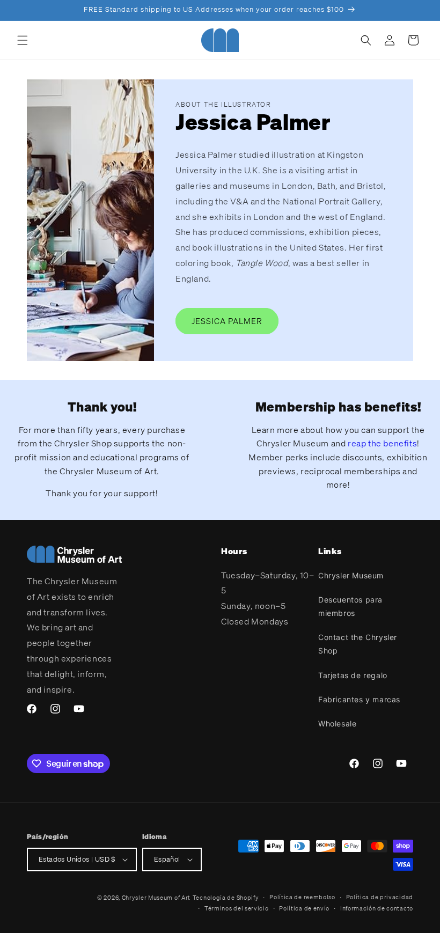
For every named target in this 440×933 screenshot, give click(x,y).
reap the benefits (382, 443)
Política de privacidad (379, 897)
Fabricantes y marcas (359, 699)
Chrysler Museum (351, 575)
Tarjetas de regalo (352, 675)
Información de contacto (376, 908)
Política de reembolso (302, 897)
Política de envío (304, 908)
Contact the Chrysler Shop (357, 644)
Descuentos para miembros (350, 606)
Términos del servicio (236, 908)
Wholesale (337, 723)
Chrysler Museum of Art (156, 897)
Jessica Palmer (227, 320)
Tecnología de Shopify (226, 897)
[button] (22, 40)
